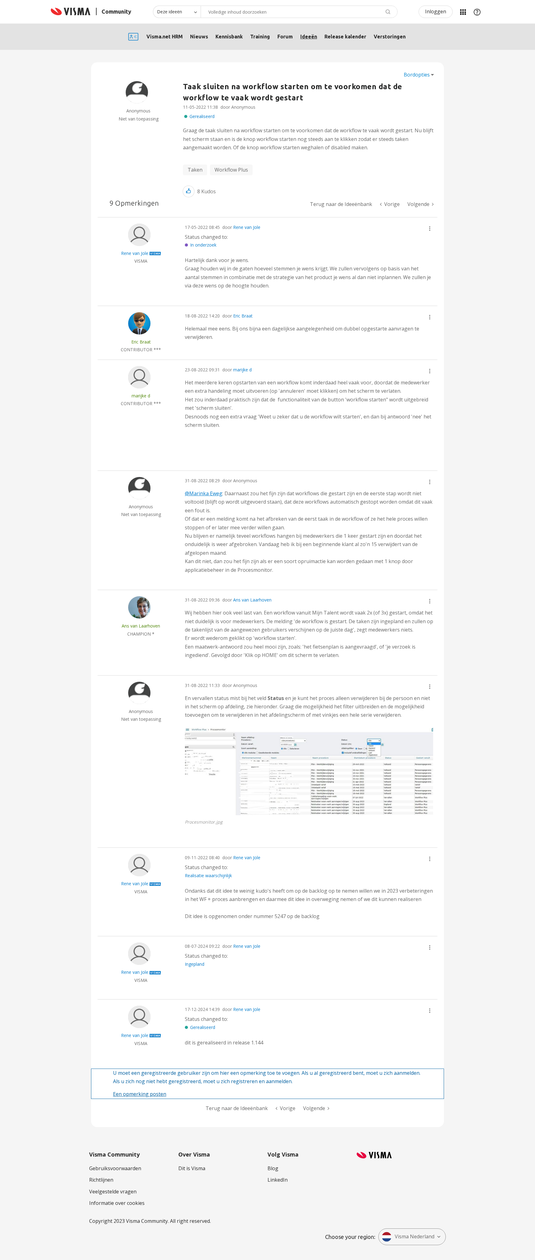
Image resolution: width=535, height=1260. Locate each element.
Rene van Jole (246, 227)
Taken (195, 169)
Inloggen (435, 11)
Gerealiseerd (202, 116)
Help (477, 12)
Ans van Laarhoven (252, 600)
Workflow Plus (231, 169)
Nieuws (199, 36)
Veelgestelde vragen (113, 1191)
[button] (188, 191)
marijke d (242, 370)
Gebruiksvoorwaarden (115, 1168)
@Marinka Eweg (203, 493)
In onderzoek (203, 245)
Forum (285, 36)
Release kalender (345, 36)
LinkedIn (278, 1179)
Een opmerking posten (139, 1094)
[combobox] (299, 12)
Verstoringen (390, 36)
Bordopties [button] (417, 74)
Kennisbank (229, 36)
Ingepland (194, 964)
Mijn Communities (463, 12)
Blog (273, 1168)
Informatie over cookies (117, 1203)
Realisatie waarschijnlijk (208, 875)
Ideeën (308, 36)
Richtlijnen (101, 1179)
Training (260, 36)
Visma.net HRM (164, 36)
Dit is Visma (191, 1168)
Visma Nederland (414, 1236)
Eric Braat (243, 316)
